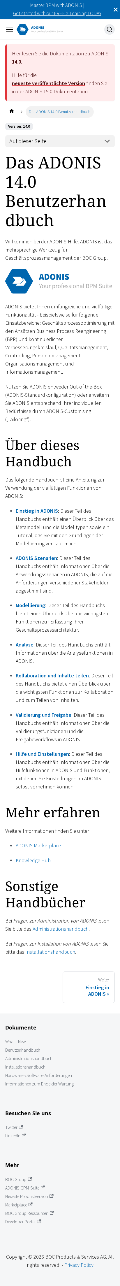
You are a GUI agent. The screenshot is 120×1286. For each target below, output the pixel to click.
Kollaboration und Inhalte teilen (52, 675)
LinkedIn (12, 1136)
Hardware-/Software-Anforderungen (38, 1075)
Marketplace (16, 1205)
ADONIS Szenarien (36, 558)
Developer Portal (20, 1221)
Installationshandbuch (50, 951)
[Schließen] (115, 9)
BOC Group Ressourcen (26, 1213)
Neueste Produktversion (26, 1196)
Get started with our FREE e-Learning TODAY (57, 13)
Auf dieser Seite (28, 141)
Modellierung (30, 605)
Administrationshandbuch (61, 928)
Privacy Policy (78, 1265)
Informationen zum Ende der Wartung (39, 1084)
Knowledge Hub (33, 860)
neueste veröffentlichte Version (48, 83)
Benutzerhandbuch (22, 1050)
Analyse (24, 644)
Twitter (11, 1127)
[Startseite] (11, 111)
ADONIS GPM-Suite (22, 1188)
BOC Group (16, 1179)
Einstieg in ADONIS (37, 510)
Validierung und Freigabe (43, 714)
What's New (15, 1041)
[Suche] (109, 29)
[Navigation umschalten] (9, 29)
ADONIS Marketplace (38, 845)
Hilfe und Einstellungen (42, 754)
